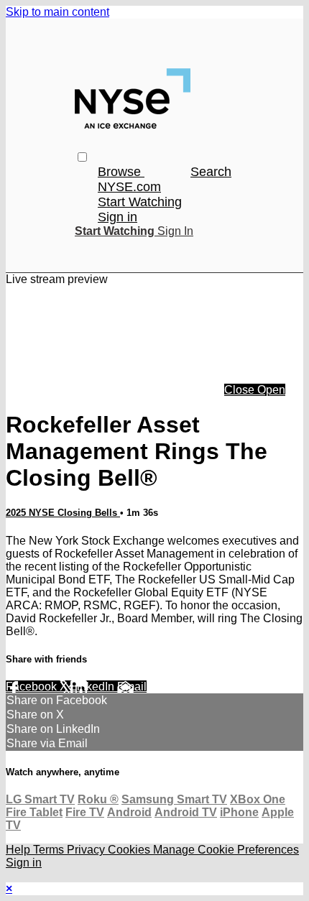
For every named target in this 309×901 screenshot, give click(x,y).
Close (240, 390)
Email (132, 686)
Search (210, 172)
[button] (82, 157)
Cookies (130, 850)
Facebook (33, 686)
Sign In (175, 231)
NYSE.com (129, 187)
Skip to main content (57, 12)
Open (271, 390)
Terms (50, 850)
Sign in (117, 217)
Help (19, 850)
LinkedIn (93, 686)
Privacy (87, 850)
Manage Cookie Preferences (226, 850)
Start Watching (140, 202)
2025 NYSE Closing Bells (63, 512)
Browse (121, 172)
